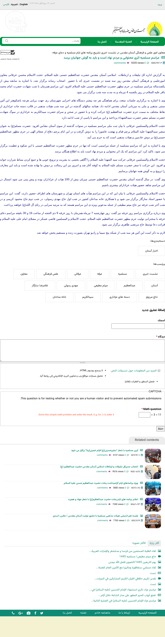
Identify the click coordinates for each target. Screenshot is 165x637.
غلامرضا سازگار (40, 285)
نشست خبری (150, 274)
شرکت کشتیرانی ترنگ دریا (14, 634)
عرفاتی (77, 274)
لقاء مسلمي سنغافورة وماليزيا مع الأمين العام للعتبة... (126, 568)
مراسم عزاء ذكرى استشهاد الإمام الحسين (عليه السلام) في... (122, 590)
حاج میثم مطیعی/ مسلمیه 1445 (137, 556)
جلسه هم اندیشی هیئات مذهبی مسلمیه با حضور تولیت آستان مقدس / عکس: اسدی (95, 516)
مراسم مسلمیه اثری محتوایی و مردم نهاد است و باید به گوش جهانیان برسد (110, 57)
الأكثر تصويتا (139, 543)
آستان (154, 285)
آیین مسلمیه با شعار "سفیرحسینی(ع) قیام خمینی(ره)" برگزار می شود (104, 450)
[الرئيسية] (137, 23)
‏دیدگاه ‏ (160, 337)
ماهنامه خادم (102, 613)
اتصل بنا (102, 42)
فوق (7, 52)
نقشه (83, 613)
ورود (160, 5)
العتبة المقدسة (123, 42)
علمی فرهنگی (50, 274)
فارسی (6, 4)
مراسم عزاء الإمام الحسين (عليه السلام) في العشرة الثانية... (123, 601)
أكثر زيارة (154, 543)
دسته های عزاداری (119, 297)
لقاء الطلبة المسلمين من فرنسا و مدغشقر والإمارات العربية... (122, 551)
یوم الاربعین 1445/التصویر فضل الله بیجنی (132, 562)
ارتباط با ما (124, 613)
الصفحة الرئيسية (149, 42)
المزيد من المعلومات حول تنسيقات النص (134, 371)
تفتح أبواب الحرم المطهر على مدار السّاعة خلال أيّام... (127, 595)
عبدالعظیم (129, 285)
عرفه (99, 274)
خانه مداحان (59, 297)
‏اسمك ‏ (161, 320)
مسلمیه (122, 274)
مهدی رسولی (71, 285)
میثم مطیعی (101, 285)
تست (153, 573)
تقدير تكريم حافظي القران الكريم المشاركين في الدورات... (125, 579)
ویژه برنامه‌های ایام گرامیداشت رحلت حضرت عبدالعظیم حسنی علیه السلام (101, 483)
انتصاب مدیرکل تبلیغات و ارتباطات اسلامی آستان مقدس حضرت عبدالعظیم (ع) (99, 467)
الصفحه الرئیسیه (147, 613)
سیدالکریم (87, 297)
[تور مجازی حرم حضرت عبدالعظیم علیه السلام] (16, 33)
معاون (24, 274)
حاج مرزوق (152, 297)
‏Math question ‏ (151, 409)
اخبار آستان (151, 251)
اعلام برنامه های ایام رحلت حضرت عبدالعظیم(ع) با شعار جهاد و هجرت (103, 499)
